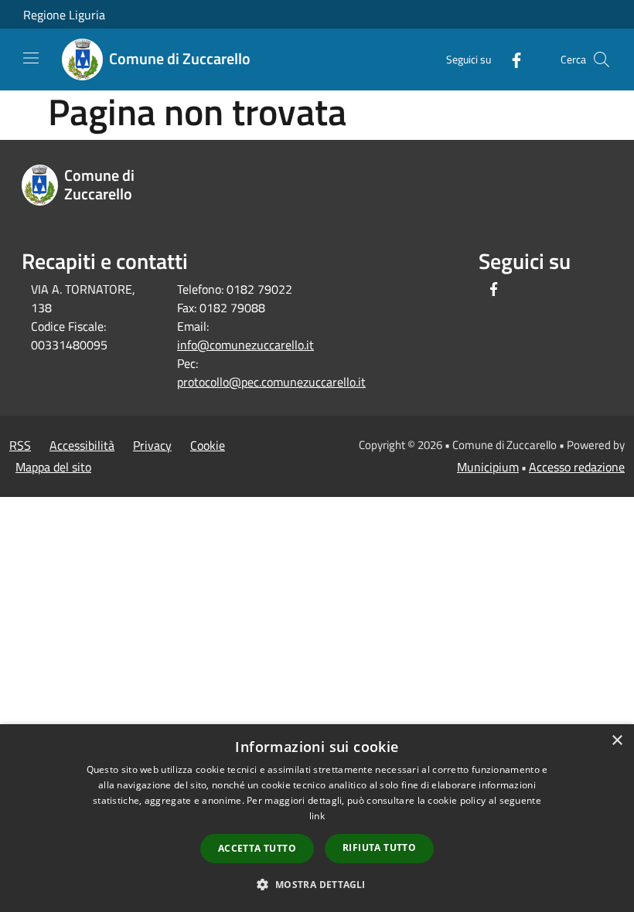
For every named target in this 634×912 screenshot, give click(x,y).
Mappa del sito (53, 467)
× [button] (616, 741)
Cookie (207, 445)
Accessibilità (81, 445)
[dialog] (317, 818)
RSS (20, 445)
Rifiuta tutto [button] (379, 847)
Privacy (152, 445)
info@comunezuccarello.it (245, 344)
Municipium (488, 467)
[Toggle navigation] (31, 58)
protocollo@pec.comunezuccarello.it (271, 382)
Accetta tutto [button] (257, 848)
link (317, 815)
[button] (316, 884)
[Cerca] (601, 59)
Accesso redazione (577, 467)
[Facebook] (510, 59)
